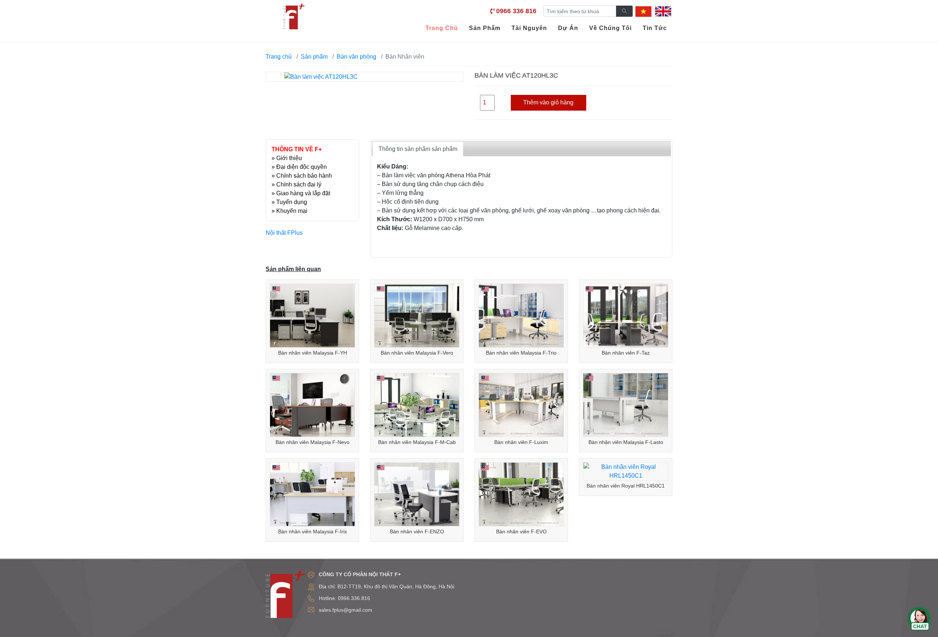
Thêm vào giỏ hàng (548, 102)
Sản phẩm (314, 56)
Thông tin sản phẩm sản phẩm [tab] (417, 149)
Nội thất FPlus (284, 233)
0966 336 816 (516, 11)
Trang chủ (279, 56)
